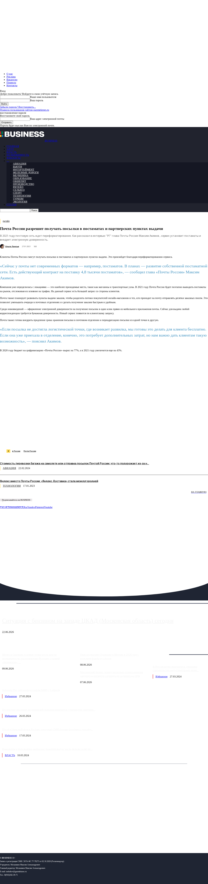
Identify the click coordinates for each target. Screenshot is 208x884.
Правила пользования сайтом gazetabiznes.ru (24, 110)
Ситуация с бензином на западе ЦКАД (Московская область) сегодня (88, 620)
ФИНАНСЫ (13, 158)
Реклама (11, 76)
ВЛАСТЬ (11, 152)
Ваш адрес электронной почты (47, 118)
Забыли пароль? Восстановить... (18, 107)
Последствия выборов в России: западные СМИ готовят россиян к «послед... (47, 729)
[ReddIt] (94, 441)
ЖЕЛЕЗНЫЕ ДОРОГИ (26, 172)
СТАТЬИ (11, 204)
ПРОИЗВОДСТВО (23, 184)
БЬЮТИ (17, 166)
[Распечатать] (152, 441)
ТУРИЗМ (18, 198)
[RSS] (13, 840)
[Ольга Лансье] (2, 246)
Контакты (11, 85)
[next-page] (48, 494)
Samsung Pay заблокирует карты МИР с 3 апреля (31, 690)
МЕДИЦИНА (20, 175)
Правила (11, 82)
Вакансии (11, 79)
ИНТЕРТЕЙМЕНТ (23, 169)
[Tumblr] (105, 441)
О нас (9, 73)
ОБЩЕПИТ (19, 181)
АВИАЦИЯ (19, 163)
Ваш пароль (36, 100)
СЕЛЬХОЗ (19, 190)
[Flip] (117, 441)
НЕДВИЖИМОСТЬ (17, 155)
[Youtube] (50, 840)
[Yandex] (41, 840)
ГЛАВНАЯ (12, 146)
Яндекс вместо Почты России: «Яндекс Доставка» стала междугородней (49, 481)
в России (16, 451)
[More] (164, 441)
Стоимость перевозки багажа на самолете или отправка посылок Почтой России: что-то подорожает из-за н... (74, 463)
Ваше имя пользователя (43, 97)
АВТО (10, 149)
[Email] (129, 441)
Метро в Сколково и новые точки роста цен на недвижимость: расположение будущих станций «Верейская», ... (31, 658)
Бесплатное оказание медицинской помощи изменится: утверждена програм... (48, 709)
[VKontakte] (31, 840)
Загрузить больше (162, 650)
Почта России (30, 451)
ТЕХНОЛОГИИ (22, 195)
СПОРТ (17, 193)
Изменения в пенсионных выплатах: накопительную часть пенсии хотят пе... (47, 749)
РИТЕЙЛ (18, 187)
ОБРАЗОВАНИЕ (22, 178)
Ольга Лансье (12, 246)
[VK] (59, 441)
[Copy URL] (141, 441)
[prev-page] (16, 494)
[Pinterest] (82, 441)
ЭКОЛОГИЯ (20, 201)
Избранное (162, 676)
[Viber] (48, 441)
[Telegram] (71, 441)
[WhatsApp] (36, 441)
